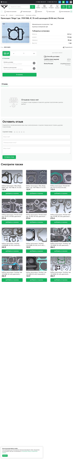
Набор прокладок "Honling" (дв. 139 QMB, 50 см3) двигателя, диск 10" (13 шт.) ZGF (60, 244)
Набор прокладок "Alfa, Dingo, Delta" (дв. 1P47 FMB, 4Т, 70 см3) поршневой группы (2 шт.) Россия (36, 186)
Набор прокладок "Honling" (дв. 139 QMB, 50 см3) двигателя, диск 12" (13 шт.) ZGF (12, 273)
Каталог (11, 15)
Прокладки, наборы (31, 15)
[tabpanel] (36, 124)
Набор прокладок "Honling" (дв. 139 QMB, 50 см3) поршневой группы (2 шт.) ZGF (36, 273)
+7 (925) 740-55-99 (41, 2)
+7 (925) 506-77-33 (52, 2)
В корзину (19, 74)
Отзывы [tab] (5, 84)
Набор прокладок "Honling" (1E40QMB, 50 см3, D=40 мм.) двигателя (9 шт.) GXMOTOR (11, 244)
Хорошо (5, 455)
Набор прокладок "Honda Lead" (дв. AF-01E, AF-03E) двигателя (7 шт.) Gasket (12, 215)
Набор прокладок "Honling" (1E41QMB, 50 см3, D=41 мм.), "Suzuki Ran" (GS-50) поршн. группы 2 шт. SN (35, 244)
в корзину (12, 193)
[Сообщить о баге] (71, 2)
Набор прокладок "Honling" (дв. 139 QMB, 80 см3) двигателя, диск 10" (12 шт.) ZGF (60, 273)
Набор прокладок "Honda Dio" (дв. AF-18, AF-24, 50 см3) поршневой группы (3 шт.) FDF (60, 186)
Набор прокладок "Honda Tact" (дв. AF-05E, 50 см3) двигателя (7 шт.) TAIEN (60, 215)
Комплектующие (20, 15)
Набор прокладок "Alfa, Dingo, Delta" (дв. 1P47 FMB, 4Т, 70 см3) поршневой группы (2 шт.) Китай (12, 186)
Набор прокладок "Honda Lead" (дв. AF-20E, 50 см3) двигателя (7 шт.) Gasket (36, 215)
